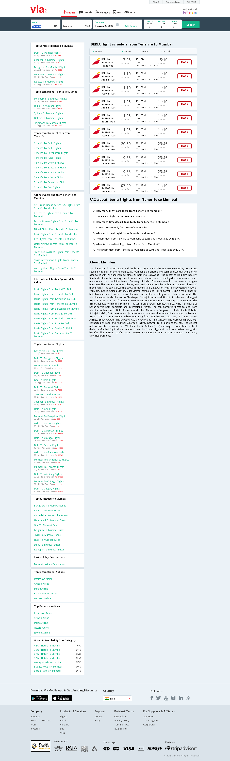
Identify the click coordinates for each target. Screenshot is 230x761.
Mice (62, 732)
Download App (173, 2)
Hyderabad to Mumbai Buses (50, 520)
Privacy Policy (121, 720)
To (64, 22)
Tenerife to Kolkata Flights (48, 177)
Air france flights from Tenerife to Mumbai (53, 214)
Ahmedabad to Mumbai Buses (51, 515)
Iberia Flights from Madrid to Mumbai (55, 318)
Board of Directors (40, 720)
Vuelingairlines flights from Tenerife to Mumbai (55, 269)
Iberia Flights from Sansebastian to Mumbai (53, 334)
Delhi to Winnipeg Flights (48, 474)
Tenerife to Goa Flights (47, 187)
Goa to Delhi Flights (45, 380)
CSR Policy (120, 716)
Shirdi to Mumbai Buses (47, 534)
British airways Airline (45, 593)
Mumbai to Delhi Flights (47, 365)
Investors (35, 728)
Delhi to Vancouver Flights (48, 430)
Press (33, 724)
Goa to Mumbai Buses (46, 525)
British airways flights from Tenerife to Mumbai (56, 222)
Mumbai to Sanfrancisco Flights (51, 459)
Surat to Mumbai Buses (47, 544)
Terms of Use (121, 724)
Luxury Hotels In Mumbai (57, 662)
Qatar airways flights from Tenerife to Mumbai (55, 245)
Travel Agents (150, 720)
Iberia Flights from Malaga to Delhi (53, 313)
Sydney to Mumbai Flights (48, 113)
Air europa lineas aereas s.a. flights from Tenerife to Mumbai (57, 206)
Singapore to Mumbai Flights (50, 122)
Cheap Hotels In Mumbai (57, 670)
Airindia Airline (41, 583)
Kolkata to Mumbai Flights (48, 81)
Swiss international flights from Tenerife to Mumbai (56, 261)
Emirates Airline (42, 598)
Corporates (149, 724)
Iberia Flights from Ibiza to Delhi (52, 323)
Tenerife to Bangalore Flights (50, 167)
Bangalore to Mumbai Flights (50, 67)
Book (184, 62)
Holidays (64, 724)
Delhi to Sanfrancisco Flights (50, 452)
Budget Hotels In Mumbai (57, 666)
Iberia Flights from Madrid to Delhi (53, 289)
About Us (35, 716)
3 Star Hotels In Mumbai (57, 649)
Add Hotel (148, 716)
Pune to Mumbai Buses (47, 510)
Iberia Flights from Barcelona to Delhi (55, 298)
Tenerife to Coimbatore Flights (51, 152)
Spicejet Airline (42, 632)
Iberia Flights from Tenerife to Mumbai (55, 303)
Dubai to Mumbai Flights (47, 105)
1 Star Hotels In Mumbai (57, 658)
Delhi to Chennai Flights (47, 372)
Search (190, 25)
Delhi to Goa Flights (45, 408)
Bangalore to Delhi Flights (48, 351)
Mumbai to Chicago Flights (49, 481)
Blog (97, 720)
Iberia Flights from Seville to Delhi (53, 328)
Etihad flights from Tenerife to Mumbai (56, 229)
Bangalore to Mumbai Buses (50, 505)
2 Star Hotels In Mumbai (57, 654)
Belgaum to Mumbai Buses (49, 530)
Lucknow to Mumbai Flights (49, 74)
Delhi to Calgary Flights (47, 488)
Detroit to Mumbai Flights (48, 118)
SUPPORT (191, 2)
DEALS (156, 2)
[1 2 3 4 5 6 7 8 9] (150, 27)
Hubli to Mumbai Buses (47, 539)
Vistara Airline (41, 627)
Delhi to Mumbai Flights (47, 52)
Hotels (63, 720)
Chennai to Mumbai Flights (49, 59)
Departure (99, 22)
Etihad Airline (41, 588)
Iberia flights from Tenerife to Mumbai (55, 234)
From (34, 22)
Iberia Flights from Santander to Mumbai (56, 308)
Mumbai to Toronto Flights (49, 466)
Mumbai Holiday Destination (49, 564)
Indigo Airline (41, 622)
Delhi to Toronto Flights (47, 423)
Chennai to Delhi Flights (47, 394)
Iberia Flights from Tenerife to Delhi (54, 294)
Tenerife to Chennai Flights (49, 162)
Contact (99, 716)
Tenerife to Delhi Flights (47, 143)
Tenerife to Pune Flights (47, 157)
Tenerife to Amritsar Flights (49, 172)
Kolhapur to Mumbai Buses (49, 549)
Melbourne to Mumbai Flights (50, 98)
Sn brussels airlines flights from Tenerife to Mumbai (56, 253)
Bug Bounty (120, 728)
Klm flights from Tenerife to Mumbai (55, 239)
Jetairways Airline (43, 578)
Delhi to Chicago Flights (47, 437)
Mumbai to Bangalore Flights (50, 416)
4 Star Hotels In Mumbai (57, 645)
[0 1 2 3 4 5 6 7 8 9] (162, 27)
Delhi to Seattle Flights (46, 445)
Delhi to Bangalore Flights (48, 358)
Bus (62, 728)
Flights (63, 716)
